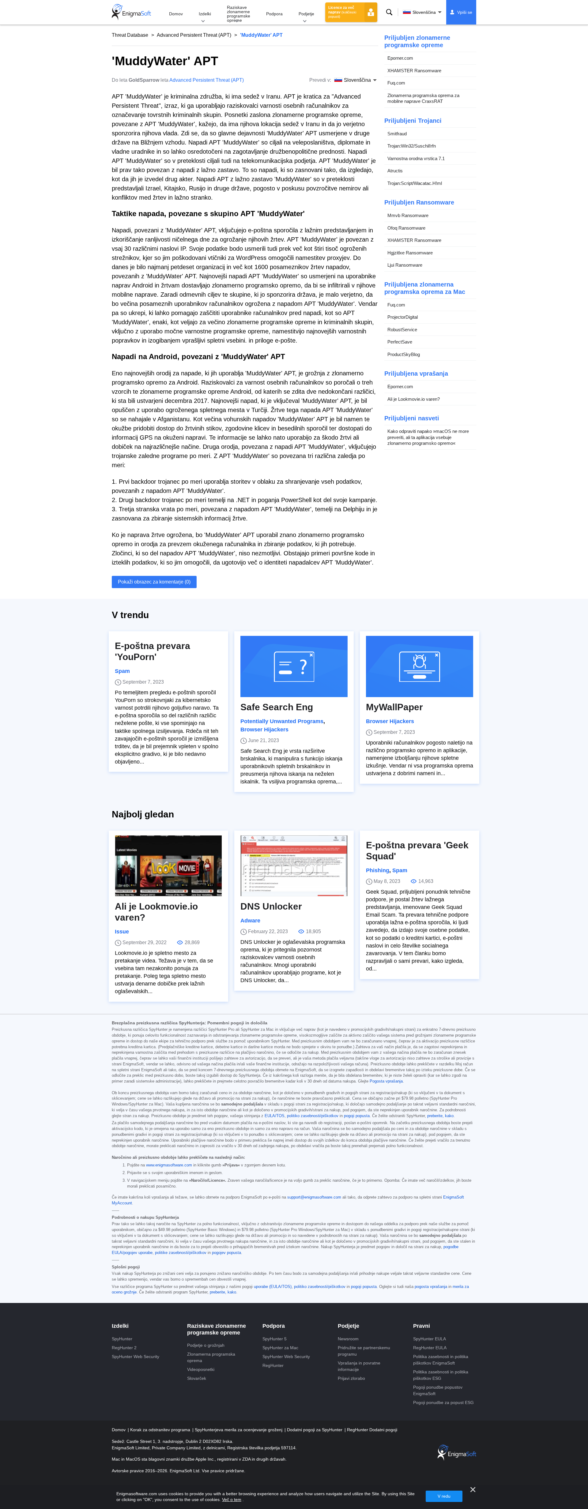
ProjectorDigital (402, 317)
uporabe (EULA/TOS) (273, 1287)
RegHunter (273, 1365)
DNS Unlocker (271, 906)
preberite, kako (440, 1116)
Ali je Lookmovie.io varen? (413, 399)
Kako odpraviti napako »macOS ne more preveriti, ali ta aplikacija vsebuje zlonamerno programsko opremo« (428, 437)
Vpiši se (464, 12)
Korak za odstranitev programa (160, 1429)
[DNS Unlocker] (294, 865)
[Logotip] (131, 12)
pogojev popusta (226, 1253)
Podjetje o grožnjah (205, 1345)
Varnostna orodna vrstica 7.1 (416, 158)
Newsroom (348, 1338)
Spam (122, 671)
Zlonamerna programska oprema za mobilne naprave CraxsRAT (423, 98)
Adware (250, 921)
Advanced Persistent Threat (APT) (194, 35)
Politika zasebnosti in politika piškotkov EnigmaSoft (440, 1359)
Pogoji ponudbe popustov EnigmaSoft (437, 1390)
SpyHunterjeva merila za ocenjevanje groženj (239, 1429)
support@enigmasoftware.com (314, 1197)
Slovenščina (424, 12)
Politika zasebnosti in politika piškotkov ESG (440, 1375)
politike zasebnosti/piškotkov (180, 1253)
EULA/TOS (275, 1116)
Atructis (395, 170)
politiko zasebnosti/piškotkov (312, 1116)
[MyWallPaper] (419, 666)
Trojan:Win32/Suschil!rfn (411, 145)
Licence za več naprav (342, 12)
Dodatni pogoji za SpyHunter (315, 1429)
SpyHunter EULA (429, 1338)
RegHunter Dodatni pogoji (372, 1429)
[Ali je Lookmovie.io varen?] (168, 865)
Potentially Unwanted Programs (281, 721)
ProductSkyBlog (403, 354)
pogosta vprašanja (431, 1287)
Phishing (377, 870)
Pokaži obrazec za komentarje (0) (154, 581)
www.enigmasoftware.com (169, 1165)
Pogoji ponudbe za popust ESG (443, 1402)
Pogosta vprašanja (386, 1081)
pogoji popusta (357, 1116)
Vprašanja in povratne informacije (359, 1366)
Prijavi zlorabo (351, 1378)
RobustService (402, 329)
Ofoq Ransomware (406, 228)
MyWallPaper (394, 707)
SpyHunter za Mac (280, 1347)
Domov (176, 13)
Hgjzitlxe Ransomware (410, 252)
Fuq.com (396, 82)
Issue (122, 932)
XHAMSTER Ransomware (414, 70)
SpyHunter (122, 1338)
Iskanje (389, 12)
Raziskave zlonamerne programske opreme (238, 14)
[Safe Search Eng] (294, 666)
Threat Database (130, 35)
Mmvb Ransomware (407, 215)
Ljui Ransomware (404, 265)
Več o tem (231, 1499)
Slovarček (196, 1378)
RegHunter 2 (124, 1347)
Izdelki (205, 13)
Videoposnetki (200, 1369)
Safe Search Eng (276, 707)
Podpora (274, 13)
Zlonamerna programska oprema (211, 1357)
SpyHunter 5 (274, 1338)
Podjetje (306, 13)
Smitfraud (397, 133)
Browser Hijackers (264, 729)
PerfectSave (399, 341)
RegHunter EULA (430, 1347)
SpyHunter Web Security (135, 1356)
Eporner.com (400, 58)
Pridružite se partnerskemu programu (364, 1351)
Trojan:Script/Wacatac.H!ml (414, 183)
